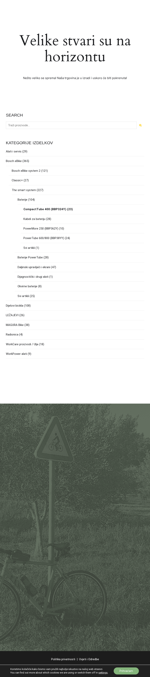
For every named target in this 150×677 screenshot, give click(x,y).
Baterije (22, 199)
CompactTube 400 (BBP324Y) (44, 209)
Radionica (12, 334)
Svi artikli (29, 248)
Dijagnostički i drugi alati (33, 276)
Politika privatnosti (63, 659)
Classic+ (17, 180)
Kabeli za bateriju (34, 219)
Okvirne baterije (27, 286)
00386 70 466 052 (28, 497)
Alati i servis (13, 151)
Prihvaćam (126, 671)
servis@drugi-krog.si (28, 502)
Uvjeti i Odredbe (89, 659)
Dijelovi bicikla (14, 305)
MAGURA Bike (15, 325)
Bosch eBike (14, 161)
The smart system (24, 190)
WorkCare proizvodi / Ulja (22, 344)
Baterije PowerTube (30, 257)
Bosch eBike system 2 (26, 171)
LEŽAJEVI (12, 315)
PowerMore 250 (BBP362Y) (40, 228)
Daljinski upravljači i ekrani (34, 267)
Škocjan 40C (14, 462)
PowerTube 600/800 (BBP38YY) (43, 238)
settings (103, 672)
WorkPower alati (16, 354)
